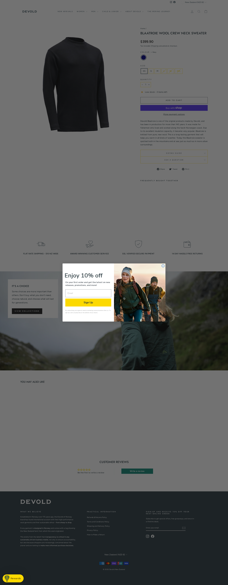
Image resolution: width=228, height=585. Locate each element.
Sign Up (88, 302)
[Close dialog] (163, 266)
